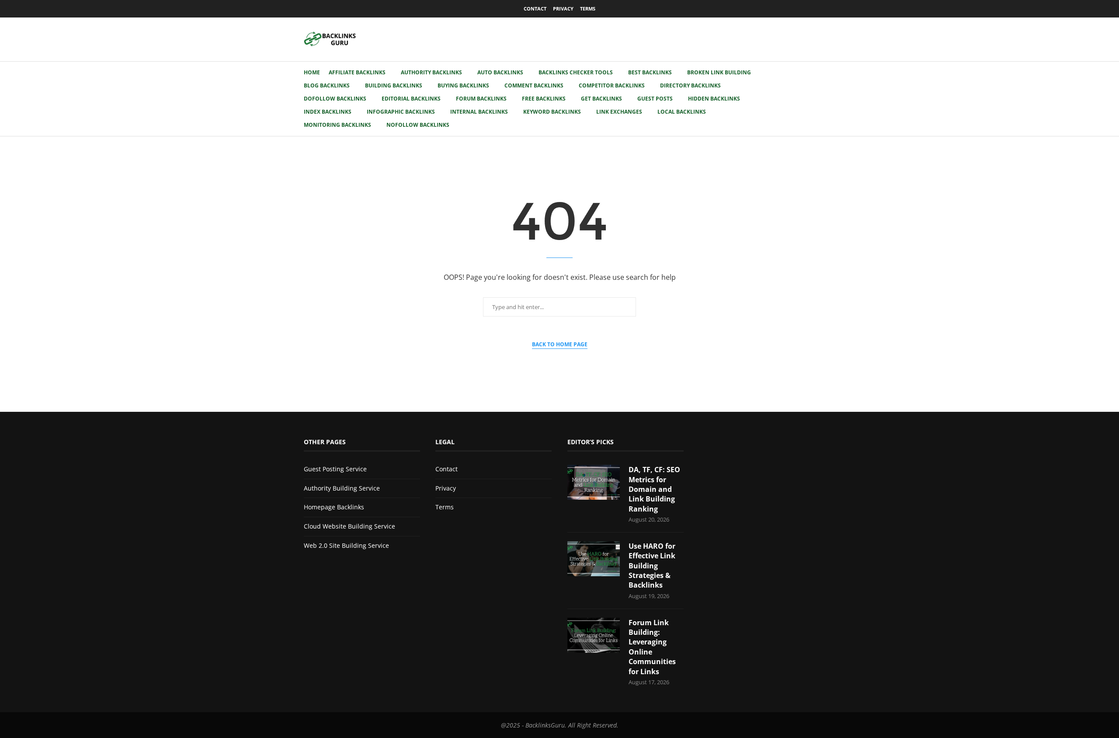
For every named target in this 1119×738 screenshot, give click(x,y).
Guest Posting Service (335, 469)
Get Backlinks (601, 98)
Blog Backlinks (327, 85)
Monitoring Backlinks (337, 125)
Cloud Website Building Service (349, 526)
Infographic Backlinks (401, 111)
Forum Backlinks (481, 98)
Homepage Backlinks (334, 507)
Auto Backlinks (500, 72)
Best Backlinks (650, 72)
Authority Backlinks (431, 72)
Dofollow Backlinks (335, 98)
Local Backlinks (681, 111)
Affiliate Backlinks (357, 72)
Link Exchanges (619, 111)
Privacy (563, 8)
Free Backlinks (544, 98)
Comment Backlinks (533, 85)
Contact (535, 8)
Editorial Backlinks (411, 98)
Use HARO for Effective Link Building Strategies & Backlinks (652, 565)
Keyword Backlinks (552, 111)
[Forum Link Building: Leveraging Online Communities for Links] (593, 635)
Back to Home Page (559, 344)
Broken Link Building (719, 72)
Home (312, 72)
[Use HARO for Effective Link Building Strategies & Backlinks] (593, 558)
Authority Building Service (342, 488)
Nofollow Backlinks (417, 125)
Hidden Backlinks (714, 98)
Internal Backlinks (479, 111)
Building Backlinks (393, 85)
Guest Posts (655, 98)
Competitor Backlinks (612, 85)
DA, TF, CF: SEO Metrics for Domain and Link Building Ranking (654, 489)
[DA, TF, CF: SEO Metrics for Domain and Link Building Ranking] (593, 482)
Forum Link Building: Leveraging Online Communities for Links (652, 647)
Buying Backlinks (463, 85)
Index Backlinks (327, 111)
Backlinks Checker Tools (576, 72)
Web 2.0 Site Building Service (346, 545)
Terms (587, 8)
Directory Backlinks (690, 85)
